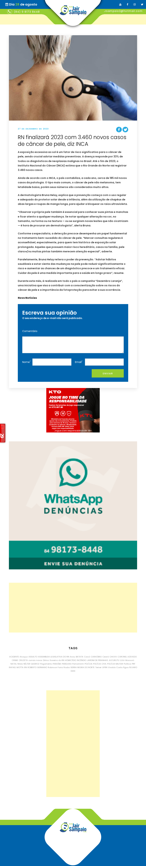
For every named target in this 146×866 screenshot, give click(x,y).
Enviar (108, 373)
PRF (133, 663)
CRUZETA (23, 660)
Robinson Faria (55, 667)
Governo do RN (56, 660)
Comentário (29, 331)
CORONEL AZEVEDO (127, 656)
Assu (72, 656)
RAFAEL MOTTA (16, 667)
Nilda (20, 663)
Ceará (105, 656)
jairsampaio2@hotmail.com (122, 11)
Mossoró (129, 660)
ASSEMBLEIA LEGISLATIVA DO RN (53, 656)
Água (126, 667)
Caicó (87, 656)
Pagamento (46, 663)
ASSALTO (32, 656)
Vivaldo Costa (115, 667)
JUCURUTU (114, 660)
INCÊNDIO (81, 660)
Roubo (67, 667)
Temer (98, 667)
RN (25, 667)
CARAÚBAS (96, 656)
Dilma (46, 660)
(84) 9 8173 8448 (27, 12)
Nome (26, 362)
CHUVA (113, 656)
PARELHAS (67, 663)
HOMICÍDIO (70, 660)
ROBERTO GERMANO (37, 667)
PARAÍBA (57, 663)
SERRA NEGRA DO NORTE (83, 667)
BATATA (79, 656)
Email (78, 362)
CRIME (15, 660)
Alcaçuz (24, 656)
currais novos (35, 660)
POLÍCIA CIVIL (99, 663)
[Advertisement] (73, 608)
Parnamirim (78, 663)
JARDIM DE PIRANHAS (97, 660)
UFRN (104, 667)
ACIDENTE (14, 656)
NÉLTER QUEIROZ (32, 663)
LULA (122, 660)
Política (127, 663)
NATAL (14, 663)
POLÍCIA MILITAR (115, 663)
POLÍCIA (88, 663)
